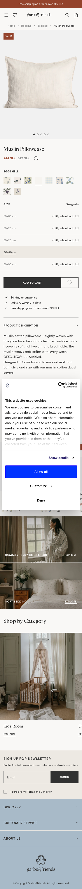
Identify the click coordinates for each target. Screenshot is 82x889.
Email (11, 777)
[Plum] (6, 192)
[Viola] (17, 192)
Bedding (26, 25)
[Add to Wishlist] (69, 283)
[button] (6, 15)
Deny (41, 500)
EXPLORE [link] (6, 565)
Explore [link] (5, 519)
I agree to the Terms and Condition (31, 791)
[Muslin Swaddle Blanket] (42, 511)
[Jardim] (59, 181)
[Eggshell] (38, 181)
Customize (38, 486)
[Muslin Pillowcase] (3, 511)
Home (11, 25)
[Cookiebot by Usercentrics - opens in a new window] (58, 385)
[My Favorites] (14, 15)
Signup (64, 777)
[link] (37, 676)
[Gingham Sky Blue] (48, 181)
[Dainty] (27, 181)
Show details (58, 458)
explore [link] (9, 734)
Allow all (41, 471)
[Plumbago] (69, 181)
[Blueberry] (17, 181)
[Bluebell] (6, 181)
